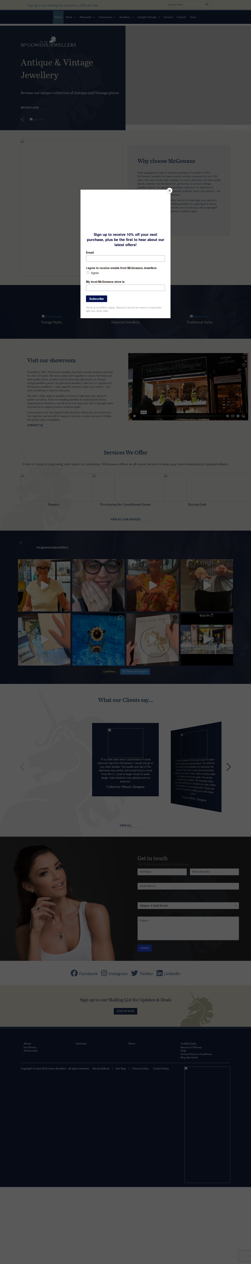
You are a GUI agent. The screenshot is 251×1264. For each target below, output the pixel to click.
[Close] (169, 190)
